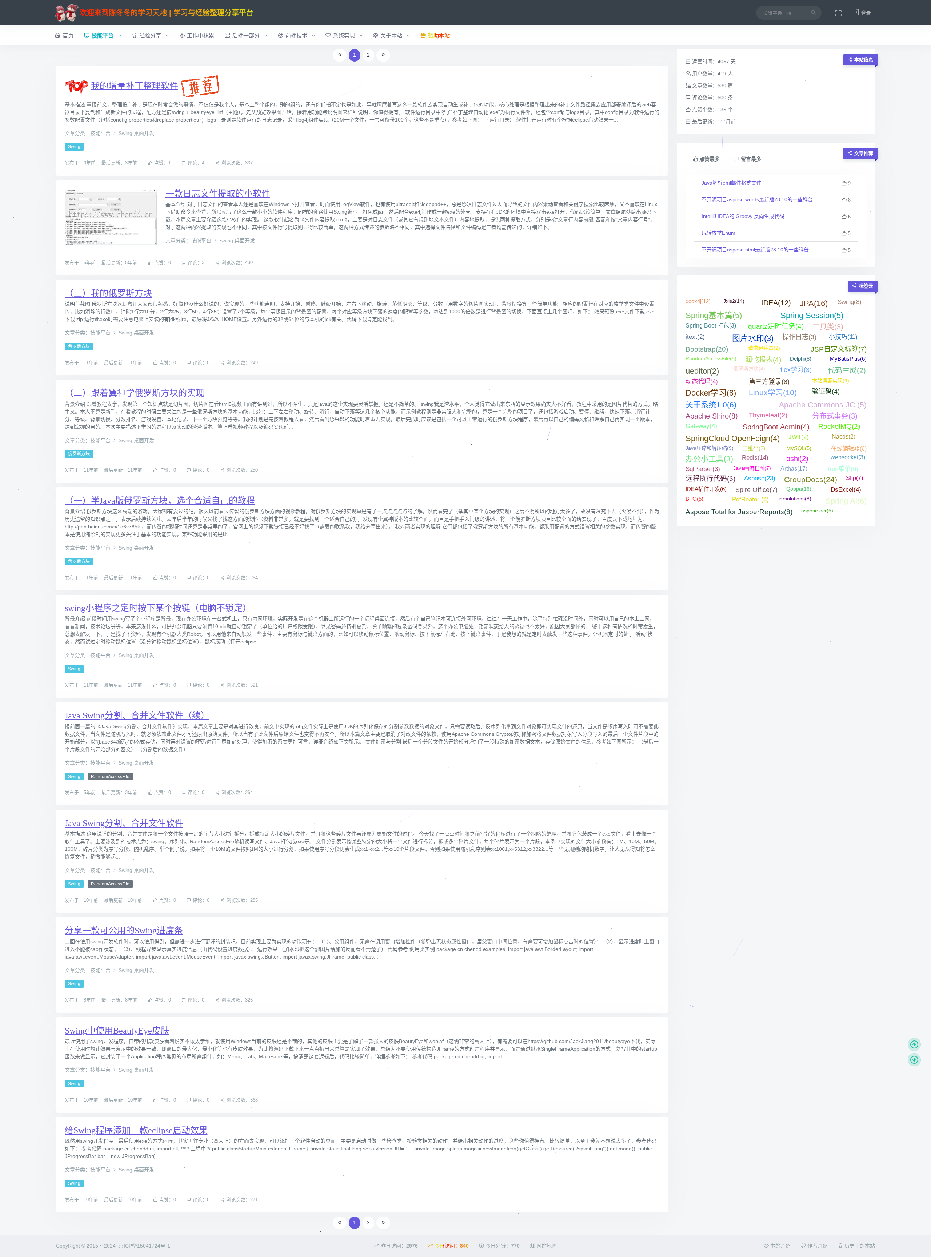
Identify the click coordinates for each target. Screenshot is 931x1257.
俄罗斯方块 (79, 346)
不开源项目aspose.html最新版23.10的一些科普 (755, 250)
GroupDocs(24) (810, 479)
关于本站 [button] (392, 35)
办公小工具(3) (709, 459)
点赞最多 (709, 159)
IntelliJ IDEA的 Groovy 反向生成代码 (743, 216)
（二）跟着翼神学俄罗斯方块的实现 (134, 393)
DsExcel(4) (846, 489)
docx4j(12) (698, 301)
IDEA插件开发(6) (706, 489)
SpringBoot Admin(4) (776, 427)
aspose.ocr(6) (817, 510)
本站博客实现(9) (830, 381)
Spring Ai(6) (846, 500)
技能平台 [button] (103, 35)
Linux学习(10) (773, 392)
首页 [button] (68, 35)
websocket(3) (848, 457)
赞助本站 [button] (439, 35)
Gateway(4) (701, 426)
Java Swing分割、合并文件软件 (124, 823)
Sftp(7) (854, 478)
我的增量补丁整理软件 (134, 85)
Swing (74, 147)
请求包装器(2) (764, 348)
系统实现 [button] (344, 35)
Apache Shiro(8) (712, 416)
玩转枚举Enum (718, 233)
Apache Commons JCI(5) (823, 404)
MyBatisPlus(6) (848, 359)
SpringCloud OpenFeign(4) (733, 438)
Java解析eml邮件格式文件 (732, 183)
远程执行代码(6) (710, 479)
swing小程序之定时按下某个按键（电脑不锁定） (158, 608)
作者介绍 (817, 1246)
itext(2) (695, 336)
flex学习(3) (796, 369)
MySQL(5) (798, 448)
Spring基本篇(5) (714, 315)
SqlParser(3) (703, 468)
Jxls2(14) (733, 301)
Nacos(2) (843, 436)
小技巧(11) (843, 336)
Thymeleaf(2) (768, 415)
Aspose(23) (759, 478)
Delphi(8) (800, 359)
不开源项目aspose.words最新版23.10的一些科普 (757, 199)
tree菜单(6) (843, 468)
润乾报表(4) (763, 360)
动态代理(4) (702, 381)
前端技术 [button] (297, 35)
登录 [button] (865, 13)
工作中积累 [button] (200, 35)
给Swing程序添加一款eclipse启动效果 (136, 1130)
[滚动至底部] (914, 1059)
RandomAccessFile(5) (711, 358)
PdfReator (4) (750, 499)
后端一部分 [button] (246, 35)
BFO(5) (694, 499)
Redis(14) (755, 457)
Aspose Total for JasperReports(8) (739, 512)
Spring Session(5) (811, 315)
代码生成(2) (847, 370)
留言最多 (750, 159)
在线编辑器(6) (849, 448)
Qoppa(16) (798, 489)
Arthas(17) (793, 468)
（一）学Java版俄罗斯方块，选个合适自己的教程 (160, 500)
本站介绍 (780, 1246)
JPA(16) (814, 303)
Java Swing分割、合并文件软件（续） (137, 715)
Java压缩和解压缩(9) (710, 448)
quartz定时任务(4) (776, 326)
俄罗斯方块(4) (749, 369)
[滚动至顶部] (914, 1044)
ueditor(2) (702, 371)
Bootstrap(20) (707, 349)
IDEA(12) (776, 303)
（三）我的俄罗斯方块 (108, 293)
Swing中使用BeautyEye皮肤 (117, 1030)
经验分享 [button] (151, 35)
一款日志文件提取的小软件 (217, 193)
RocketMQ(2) (839, 426)
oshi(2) (797, 459)
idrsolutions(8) (795, 498)
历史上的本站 (859, 1246)
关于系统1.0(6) (711, 404)
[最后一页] (383, 55)
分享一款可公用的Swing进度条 (124, 930)
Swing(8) (850, 301)
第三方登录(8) (769, 381)
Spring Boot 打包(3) (711, 325)
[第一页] (340, 55)
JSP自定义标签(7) (839, 349)
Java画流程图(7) (752, 468)
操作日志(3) (799, 337)
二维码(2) (753, 448)
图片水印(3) (753, 338)
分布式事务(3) (835, 416)
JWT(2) (798, 436)
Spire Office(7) (756, 489)
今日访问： (451, 1246)
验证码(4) (826, 391)
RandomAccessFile (110, 776)
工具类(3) (827, 327)
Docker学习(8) (711, 392)
